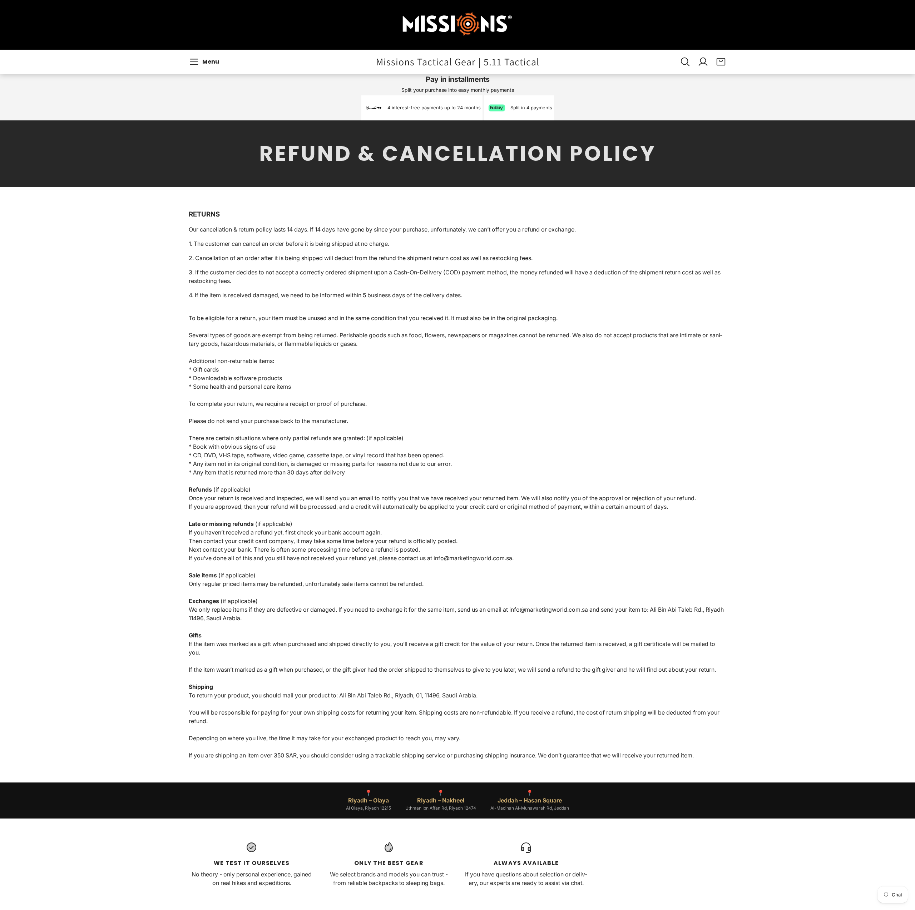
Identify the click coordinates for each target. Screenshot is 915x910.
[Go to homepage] (457, 25)
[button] (205, 62)
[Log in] (703, 61)
